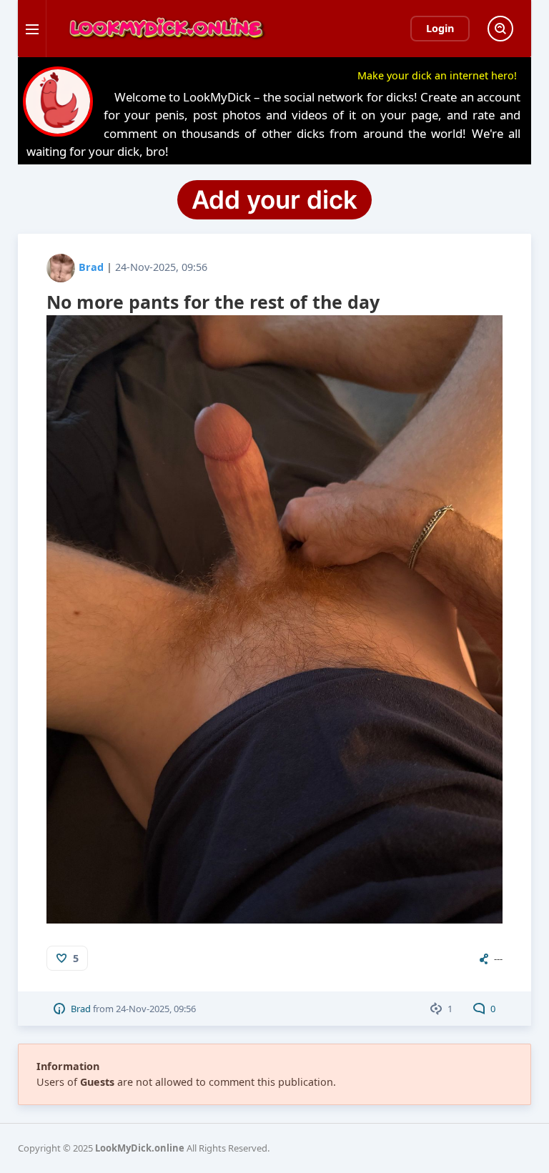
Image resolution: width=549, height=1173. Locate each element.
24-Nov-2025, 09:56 (161, 267)
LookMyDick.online (139, 1148)
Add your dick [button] (274, 199)
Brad (91, 267)
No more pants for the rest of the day (213, 301)
